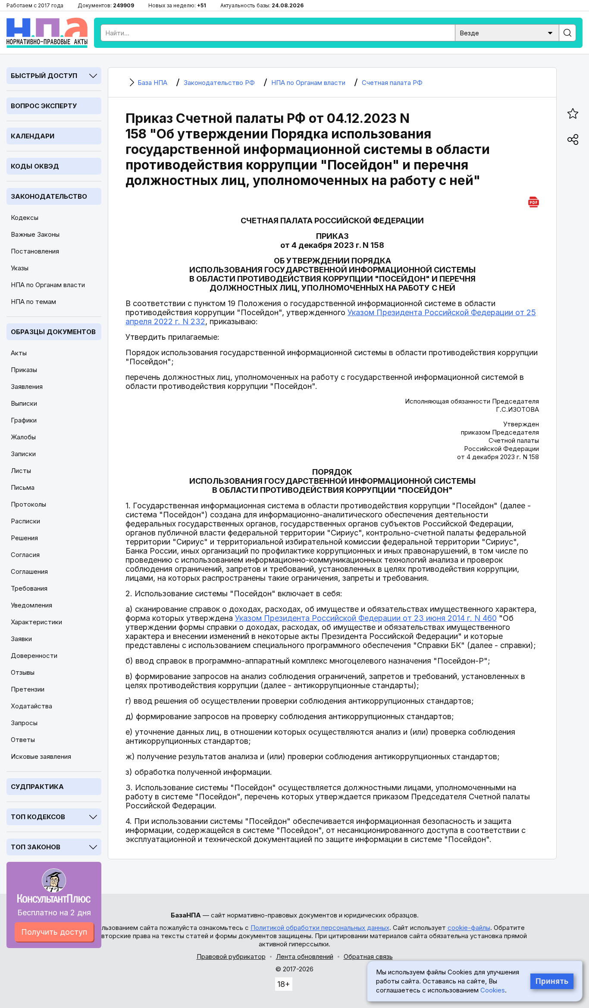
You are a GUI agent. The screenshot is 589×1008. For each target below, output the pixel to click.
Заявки (21, 639)
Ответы (23, 740)
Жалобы (23, 437)
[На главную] (47, 33)
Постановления (35, 251)
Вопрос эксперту (44, 106)
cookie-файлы (469, 927)
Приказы (24, 370)
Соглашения (29, 571)
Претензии (27, 689)
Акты (19, 353)
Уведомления (31, 605)
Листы (21, 470)
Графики (24, 420)
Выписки (24, 403)
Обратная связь (368, 956)
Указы (19, 268)
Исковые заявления (41, 756)
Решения (24, 538)
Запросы (24, 723)
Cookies (492, 990)
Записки (23, 454)
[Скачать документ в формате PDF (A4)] (533, 201)
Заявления (27, 386)
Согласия (25, 555)
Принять (552, 981)
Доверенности (34, 655)
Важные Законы (35, 234)
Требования (29, 588)
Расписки (25, 521)
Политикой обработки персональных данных (320, 927)
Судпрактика (37, 787)
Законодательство (49, 196)
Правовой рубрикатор (231, 956)
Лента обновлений (304, 956)
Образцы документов (53, 332)
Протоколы (28, 504)
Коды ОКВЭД (35, 166)
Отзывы (22, 672)
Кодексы (24, 217)
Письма (22, 487)
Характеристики (36, 622)
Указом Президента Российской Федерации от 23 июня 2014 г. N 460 (366, 618)
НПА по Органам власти (48, 285)
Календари (32, 136)
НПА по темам (33, 301)
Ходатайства (31, 706)
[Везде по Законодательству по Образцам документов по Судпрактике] (507, 32)
